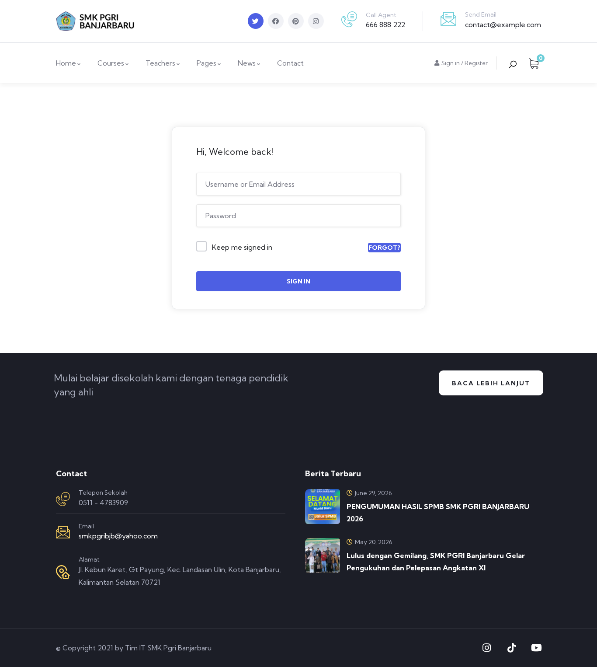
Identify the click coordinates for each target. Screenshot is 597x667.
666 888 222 (385, 24)
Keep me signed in (242, 247)
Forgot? (384, 247)
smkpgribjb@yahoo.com (118, 535)
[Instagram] (316, 21)
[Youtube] (536, 648)
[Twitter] (256, 21)
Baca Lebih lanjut (491, 383)
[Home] (95, 21)
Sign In (298, 281)
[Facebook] (276, 21)
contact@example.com (503, 24)
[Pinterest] (296, 21)
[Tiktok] (511, 648)
